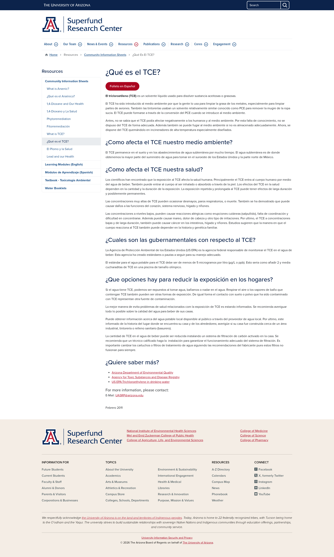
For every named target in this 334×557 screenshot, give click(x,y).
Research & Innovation (173, 494)
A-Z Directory (221, 469)
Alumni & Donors (53, 488)
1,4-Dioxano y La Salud (62, 111)
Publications (151, 44)
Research (177, 44)
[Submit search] (285, 5)
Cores (198, 44)
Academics (113, 476)
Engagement (221, 44)
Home (53, 55)
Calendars (219, 476)
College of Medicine (254, 431)
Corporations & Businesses (60, 500)
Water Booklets (55, 188)
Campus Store (115, 494)
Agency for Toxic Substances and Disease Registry (146, 377)
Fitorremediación (58, 126)
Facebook (265, 469)
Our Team (69, 44)
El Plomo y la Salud (59, 149)
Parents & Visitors (54, 494)
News (215, 488)
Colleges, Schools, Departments (127, 500)
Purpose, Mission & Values (176, 500)
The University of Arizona (198, 542)
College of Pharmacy (254, 440)
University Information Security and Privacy (167, 537)
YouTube (264, 494)
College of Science (253, 435)
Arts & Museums (116, 482)
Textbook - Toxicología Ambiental (67, 180)
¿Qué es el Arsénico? (61, 96)
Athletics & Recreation (121, 488)
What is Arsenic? (58, 89)
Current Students (53, 476)
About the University (119, 469)
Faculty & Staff (51, 482)
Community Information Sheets (105, 55)
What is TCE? (55, 134)
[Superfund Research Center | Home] (82, 24)
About (48, 44)
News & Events (97, 44)
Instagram (265, 482)
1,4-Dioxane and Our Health (65, 104)
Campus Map (221, 482)
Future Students (52, 469)
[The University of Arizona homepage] (67, 5)
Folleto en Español (122, 86)
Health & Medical (169, 482)
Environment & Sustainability (177, 469)
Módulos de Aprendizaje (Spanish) (69, 172)
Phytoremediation (59, 119)
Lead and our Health (60, 157)
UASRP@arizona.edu (129, 395)
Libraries (164, 488)
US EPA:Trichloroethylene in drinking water (141, 382)
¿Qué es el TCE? (58, 141)
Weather (217, 500)
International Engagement (175, 476)
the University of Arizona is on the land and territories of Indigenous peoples (132, 518)
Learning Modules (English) (64, 164)
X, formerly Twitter (271, 476)
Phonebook (219, 494)
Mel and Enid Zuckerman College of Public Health (160, 435)
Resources (125, 44)
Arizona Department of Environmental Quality (142, 373)
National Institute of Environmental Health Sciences (161, 431)
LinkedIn (264, 488)
